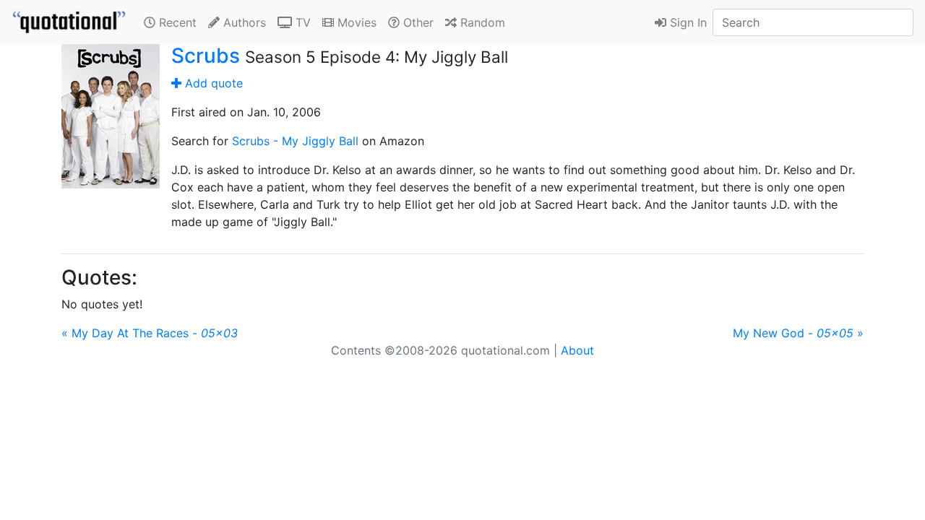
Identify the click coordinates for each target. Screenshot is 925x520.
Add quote (212, 83)
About (577, 350)
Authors (243, 22)
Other (417, 22)
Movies (355, 22)
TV (301, 22)
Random (481, 22)
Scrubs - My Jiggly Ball (295, 141)
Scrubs (205, 55)
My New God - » (798, 333)
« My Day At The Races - (149, 333)
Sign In (686, 22)
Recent (176, 22)
